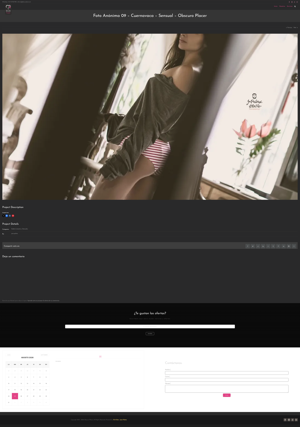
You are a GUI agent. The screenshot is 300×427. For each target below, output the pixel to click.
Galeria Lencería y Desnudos (19, 229)
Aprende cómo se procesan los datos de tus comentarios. (43, 300)
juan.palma (14, 233)
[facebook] (285, 419)
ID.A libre (116, 419)
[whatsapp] (292, 419)
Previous (289, 27)
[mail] (296, 419)
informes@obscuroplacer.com (24, 2)
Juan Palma (123, 419)
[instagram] (288, 419)
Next (295, 27)
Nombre (168, 369)
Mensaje (168, 383)
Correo (167, 376)
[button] (295, 6)
